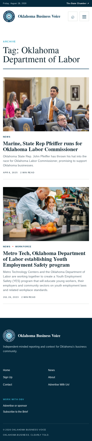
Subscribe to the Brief (15, 411)
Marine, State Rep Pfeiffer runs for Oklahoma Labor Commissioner (42, 146)
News (51, 370)
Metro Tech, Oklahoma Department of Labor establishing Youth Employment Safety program (44, 259)
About (51, 377)
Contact (7, 384)
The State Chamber (78, 3)
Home (6, 370)
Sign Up (7, 377)
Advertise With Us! (58, 384)
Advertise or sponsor (15, 405)
